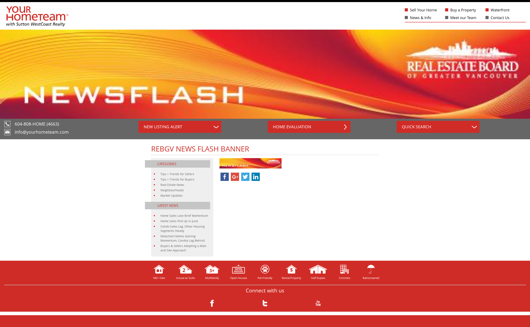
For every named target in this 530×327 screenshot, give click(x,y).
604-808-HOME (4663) (37, 124)
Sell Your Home (423, 9)
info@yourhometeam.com (42, 132)
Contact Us (500, 17)
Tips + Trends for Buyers (177, 179)
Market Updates (171, 195)
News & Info (420, 17)
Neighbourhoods (172, 190)
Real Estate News (172, 185)
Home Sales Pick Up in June (179, 221)
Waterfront (500, 9)
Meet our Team (463, 17)
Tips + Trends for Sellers (177, 174)
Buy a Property (463, 9)
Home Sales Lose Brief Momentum (184, 216)
